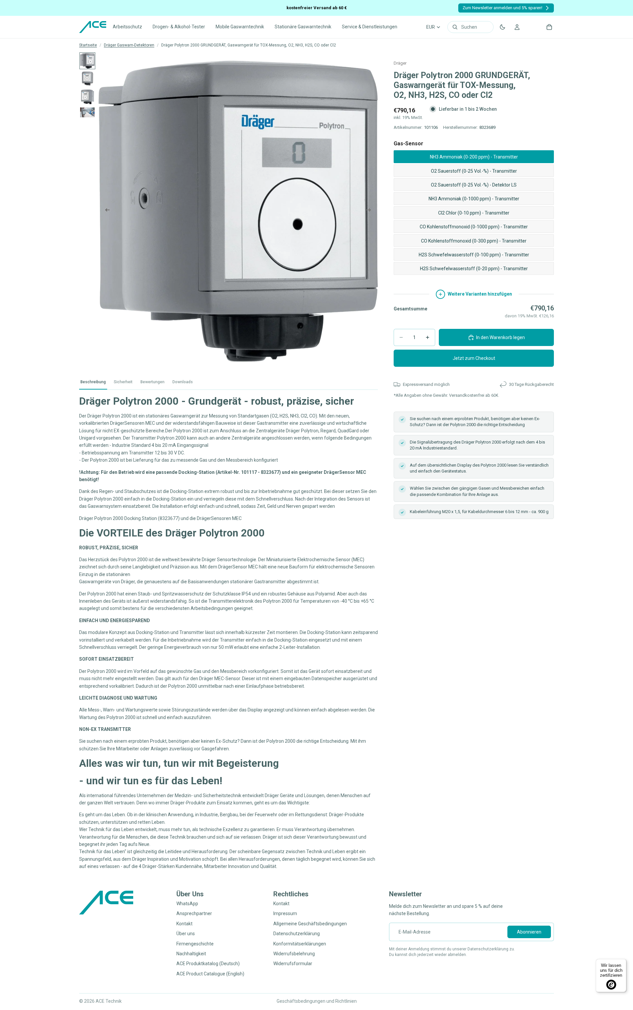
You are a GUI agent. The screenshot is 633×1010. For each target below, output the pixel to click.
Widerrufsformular (292, 963)
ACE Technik (109, 1001)
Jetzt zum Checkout (474, 358)
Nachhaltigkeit (191, 953)
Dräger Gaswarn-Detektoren (129, 45)
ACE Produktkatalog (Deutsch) (208, 963)
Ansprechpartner (194, 913)
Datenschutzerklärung (296, 933)
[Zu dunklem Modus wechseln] (502, 27)
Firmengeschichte (195, 943)
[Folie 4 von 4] (87, 112)
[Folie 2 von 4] (87, 78)
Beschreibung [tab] (93, 382)
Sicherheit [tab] (123, 382)
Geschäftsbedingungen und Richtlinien (317, 1001)
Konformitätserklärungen (299, 943)
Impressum (285, 913)
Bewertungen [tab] (152, 382)
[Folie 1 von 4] (87, 61)
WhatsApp (187, 903)
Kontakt (184, 923)
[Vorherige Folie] (105, 211)
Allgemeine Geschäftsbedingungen (310, 923)
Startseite (88, 45)
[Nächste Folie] (370, 211)
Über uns (185, 933)
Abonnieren (529, 931)
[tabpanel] (228, 632)
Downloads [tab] (182, 382)
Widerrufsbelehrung (294, 953)
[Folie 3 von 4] (87, 96)
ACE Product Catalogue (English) (210, 973)
